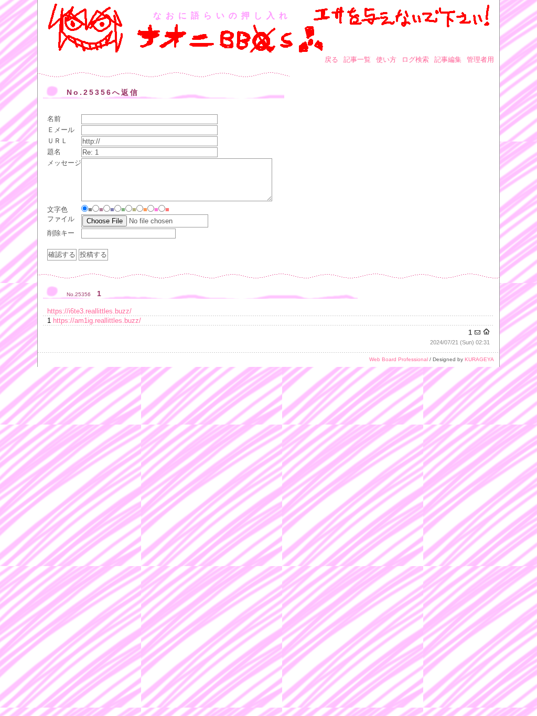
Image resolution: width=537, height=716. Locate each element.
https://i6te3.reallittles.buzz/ (89, 311)
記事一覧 (357, 59)
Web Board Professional (398, 359)
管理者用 (480, 59)
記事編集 (447, 59)
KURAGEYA (479, 359)
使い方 (386, 59)
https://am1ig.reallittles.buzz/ (97, 320)
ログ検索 (415, 59)
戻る (331, 59)
